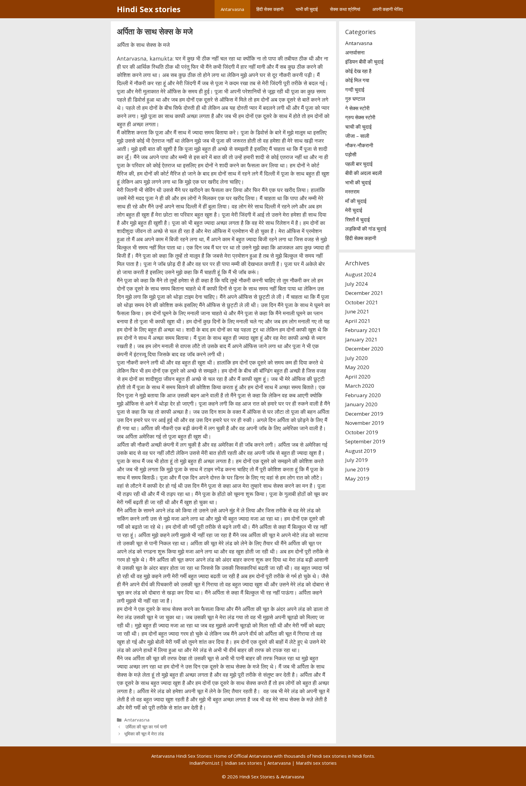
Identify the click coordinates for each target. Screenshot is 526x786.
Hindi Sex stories (149, 9)
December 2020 (364, 348)
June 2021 (357, 311)
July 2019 (356, 459)
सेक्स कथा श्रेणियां (345, 9)
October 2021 (361, 302)
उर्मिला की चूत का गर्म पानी (145, 727)
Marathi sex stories (316, 763)
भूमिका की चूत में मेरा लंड (144, 734)
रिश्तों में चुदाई (357, 219)
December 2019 (364, 413)
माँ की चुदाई (355, 200)
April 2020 (357, 376)
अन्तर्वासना (355, 52)
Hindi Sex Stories (257, 777)
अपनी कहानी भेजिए (387, 9)
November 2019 (364, 422)
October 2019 (361, 432)
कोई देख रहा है (358, 71)
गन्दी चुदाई (354, 89)
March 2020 (359, 385)
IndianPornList (204, 763)
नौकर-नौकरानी (359, 145)
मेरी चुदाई (353, 210)
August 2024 (360, 274)
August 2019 (360, 450)
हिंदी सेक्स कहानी (269, 9)
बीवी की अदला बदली (363, 172)
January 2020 (361, 404)
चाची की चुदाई (358, 126)
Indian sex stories (243, 763)
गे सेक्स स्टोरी (357, 108)
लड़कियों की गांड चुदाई (365, 228)
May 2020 (357, 367)
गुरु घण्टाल (355, 98)
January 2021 (361, 339)
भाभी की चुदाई (307, 9)
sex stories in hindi (342, 756)
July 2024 (356, 283)
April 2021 (357, 320)
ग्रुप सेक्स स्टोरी (360, 117)
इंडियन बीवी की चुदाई (364, 61)
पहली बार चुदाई (359, 163)
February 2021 (363, 330)
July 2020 (356, 358)
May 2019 (357, 478)
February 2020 (363, 395)
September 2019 (365, 441)
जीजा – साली (357, 135)
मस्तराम (352, 191)
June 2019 (357, 469)
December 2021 (364, 292)
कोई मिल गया (357, 80)
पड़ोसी (350, 154)
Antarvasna (232, 9)
